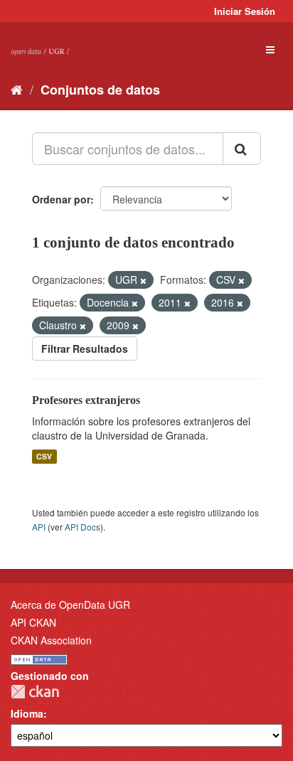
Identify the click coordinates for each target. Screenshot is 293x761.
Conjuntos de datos (100, 89)
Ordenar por (61, 199)
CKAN (35, 691)
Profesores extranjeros (86, 400)
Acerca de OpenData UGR (70, 604)
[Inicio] (17, 89)
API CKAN (33, 622)
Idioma (27, 713)
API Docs (82, 527)
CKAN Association (51, 640)
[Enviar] (242, 148)
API (39, 527)
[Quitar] (143, 280)
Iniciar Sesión (244, 11)
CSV (44, 456)
